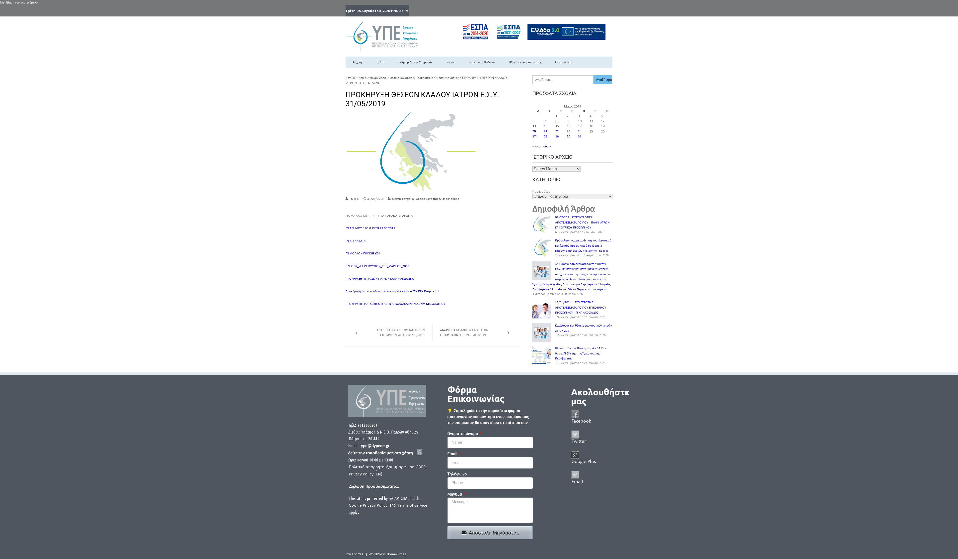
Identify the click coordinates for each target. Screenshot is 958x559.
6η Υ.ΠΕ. (354, 199)
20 (534, 131)
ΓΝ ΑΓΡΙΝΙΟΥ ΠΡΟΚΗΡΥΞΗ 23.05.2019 (370, 228)
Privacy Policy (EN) (365, 474)
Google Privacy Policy (368, 505)
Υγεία (450, 62)
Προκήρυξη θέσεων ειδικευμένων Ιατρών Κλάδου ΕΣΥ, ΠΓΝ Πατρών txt (392, 291)
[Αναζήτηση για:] (563, 79)
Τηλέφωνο (457, 474)
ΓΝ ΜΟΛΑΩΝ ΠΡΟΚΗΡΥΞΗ (363, 253)
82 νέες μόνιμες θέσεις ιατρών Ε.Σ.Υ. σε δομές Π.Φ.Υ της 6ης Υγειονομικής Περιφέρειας (581, 353)
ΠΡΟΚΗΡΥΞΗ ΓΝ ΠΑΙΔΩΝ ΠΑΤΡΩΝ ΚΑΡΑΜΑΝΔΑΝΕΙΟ (380, 278)
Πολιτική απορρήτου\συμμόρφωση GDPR (387, 467)
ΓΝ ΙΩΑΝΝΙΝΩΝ (355, 241)
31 (580, 136)
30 (568, 136)
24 (580, 131)
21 (545, 131)
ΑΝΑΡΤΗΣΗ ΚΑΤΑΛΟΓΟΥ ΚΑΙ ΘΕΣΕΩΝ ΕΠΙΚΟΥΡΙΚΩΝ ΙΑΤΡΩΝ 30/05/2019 (400, 333)
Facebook (581, 421)
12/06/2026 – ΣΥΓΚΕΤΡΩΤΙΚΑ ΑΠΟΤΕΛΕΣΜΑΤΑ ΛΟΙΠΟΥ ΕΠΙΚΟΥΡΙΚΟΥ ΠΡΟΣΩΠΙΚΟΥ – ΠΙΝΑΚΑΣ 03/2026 (580, 307)
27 (534, 136)
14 (545, 126)
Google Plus (584, 461)
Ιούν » (547, 146)
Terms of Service (412, 505)
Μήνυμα (455, 494)
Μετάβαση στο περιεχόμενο (19, 2)
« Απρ (536, 146)
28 (545, 136)
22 (557, 131)
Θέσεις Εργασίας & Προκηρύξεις (411, 78)
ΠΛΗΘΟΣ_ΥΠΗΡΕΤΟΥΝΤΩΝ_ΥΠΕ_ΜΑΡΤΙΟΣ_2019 (377, 266)
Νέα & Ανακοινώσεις (372, 78)
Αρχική (357, 62)
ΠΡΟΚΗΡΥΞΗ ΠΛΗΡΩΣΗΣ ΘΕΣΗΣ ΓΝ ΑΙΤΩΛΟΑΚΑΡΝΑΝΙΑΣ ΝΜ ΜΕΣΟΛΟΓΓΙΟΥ (395, 304)
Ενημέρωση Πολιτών (481, 62)
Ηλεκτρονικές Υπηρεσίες (525, 62)
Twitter (579, 441)
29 (557, 136)
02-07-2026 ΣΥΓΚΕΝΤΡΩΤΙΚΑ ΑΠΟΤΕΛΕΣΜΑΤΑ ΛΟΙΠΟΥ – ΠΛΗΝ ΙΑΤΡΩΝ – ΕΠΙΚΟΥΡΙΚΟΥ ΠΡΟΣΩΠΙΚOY (583, 222)
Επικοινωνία (563, 62)
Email (452, 453)
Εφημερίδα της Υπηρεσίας (416, 62)
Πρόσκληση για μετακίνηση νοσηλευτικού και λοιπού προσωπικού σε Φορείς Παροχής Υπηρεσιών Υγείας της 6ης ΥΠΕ (583, 245)
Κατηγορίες (541, 191)
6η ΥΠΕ (380, 62)
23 (568, 131)
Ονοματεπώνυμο (463, 433)
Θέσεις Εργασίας (447, 78)
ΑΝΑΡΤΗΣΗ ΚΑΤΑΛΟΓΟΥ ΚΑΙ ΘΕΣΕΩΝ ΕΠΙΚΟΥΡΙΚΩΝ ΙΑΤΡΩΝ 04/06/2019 (464, 333)
